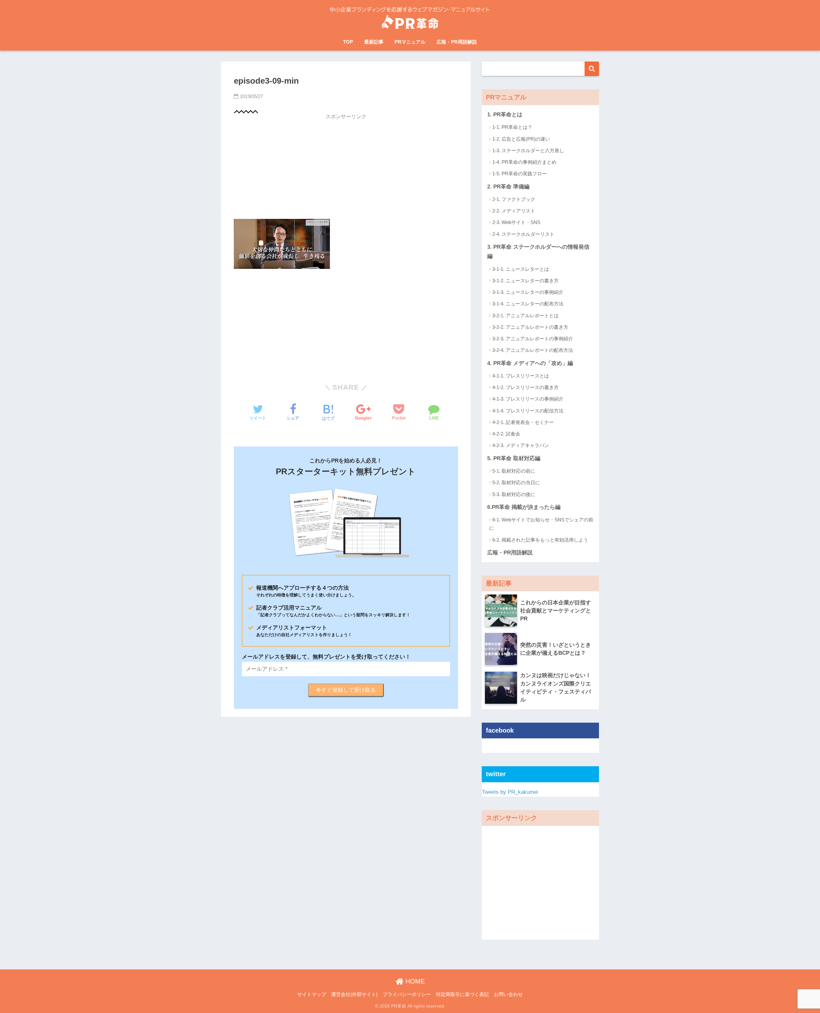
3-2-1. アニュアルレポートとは (525, 315)
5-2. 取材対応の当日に (516, 482)
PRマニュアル (410, 42)
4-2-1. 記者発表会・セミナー (523, 422)
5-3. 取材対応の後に (513, 494)
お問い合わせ (508, 994)
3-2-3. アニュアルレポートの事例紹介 (532, 338)
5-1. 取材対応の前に (513, 471)
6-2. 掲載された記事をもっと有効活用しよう (540, 540)
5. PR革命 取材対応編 (513, 458)
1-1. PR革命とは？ (512, 127)
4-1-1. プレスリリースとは (520, 375)
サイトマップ (311, 994)
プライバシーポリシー (407, 994)
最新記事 (373, 42)
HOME (414, 981)
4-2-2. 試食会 (506, 433)
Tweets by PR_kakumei (510, 792)
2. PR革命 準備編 (508, 187)
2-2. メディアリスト (513, 210)
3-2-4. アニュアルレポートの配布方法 (532, 350)
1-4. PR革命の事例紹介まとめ (524, 162)
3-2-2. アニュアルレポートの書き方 (530, 327)
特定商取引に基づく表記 (462, 994)
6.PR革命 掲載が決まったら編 (524, 507)
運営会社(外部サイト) (354, 994)
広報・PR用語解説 (457, 42)
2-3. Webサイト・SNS (516, 222)
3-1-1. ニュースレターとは (520, 269)
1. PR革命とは (504, 115)
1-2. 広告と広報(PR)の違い (521, 139)
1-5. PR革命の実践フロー (519, 173)
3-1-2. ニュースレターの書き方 (525, 280)
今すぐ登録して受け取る (346, 690)
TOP (348, 42)
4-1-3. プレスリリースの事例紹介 (527, 399)
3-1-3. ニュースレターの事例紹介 (527, 292)
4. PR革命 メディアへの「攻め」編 (530, 363)
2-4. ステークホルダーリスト (523, 234)
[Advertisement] (346, 168)
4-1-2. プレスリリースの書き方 (525, 387)
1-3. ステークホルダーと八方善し (528, 150)
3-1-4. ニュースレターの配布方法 (527, 303)
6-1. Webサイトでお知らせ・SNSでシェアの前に (541, 524)
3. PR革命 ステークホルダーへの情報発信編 (538, 251)
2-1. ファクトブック (513, 199)
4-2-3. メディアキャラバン (520, 445)
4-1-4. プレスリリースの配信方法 (527, 410)
